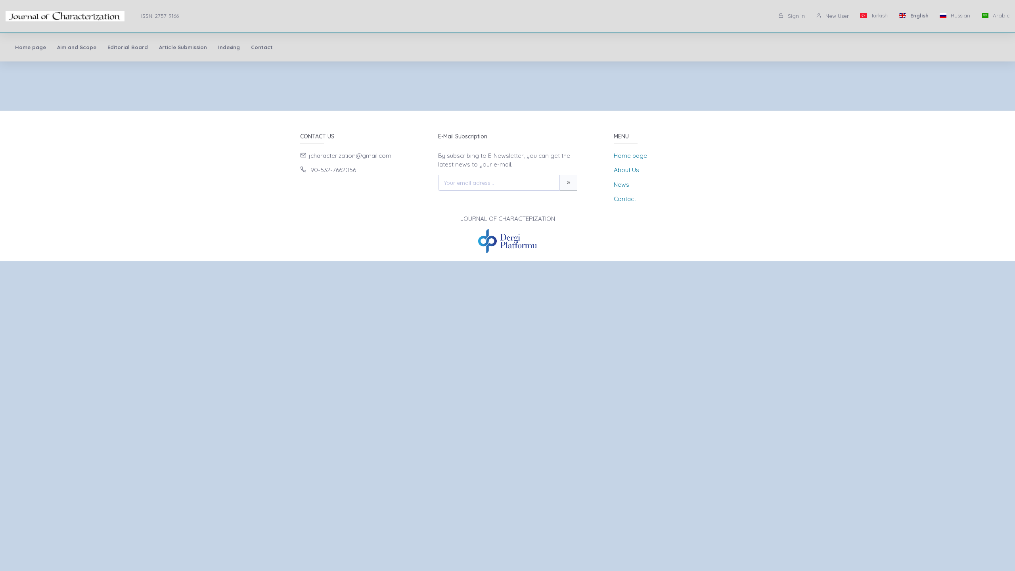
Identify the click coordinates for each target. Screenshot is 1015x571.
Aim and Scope (76, 47)
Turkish (878, 15)
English (919, 15)
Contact (262, 47)
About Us (626, 170)
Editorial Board (127, 47)
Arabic (1000, 15)
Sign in (795, 16)
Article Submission (183, 47)
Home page (30, 47)
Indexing (229, 47)
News (621, 184)
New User (836, 16)
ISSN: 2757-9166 (160, 16)
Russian (959, 15)
